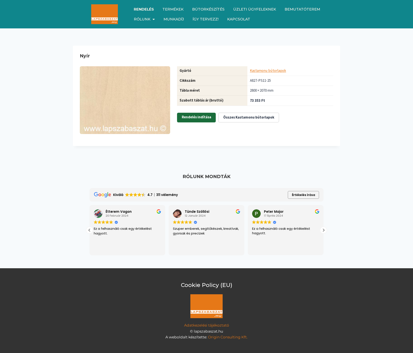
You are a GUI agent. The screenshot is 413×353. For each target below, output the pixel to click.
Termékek (172, 9)
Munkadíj (173, 19)
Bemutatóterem (302, 9)
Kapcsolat (238, 19)
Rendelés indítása (196, 117)
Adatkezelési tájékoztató (206, 325)
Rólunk (142, 19)
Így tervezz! (206, 19)
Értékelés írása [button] (303, 195)
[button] (323, 230)
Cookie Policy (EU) (206, 285)
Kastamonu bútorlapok (268, 70)
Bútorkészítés (208, 9)
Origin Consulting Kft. (228, 337)
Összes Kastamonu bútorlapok (248, 117)
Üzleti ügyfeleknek (254, 9)
